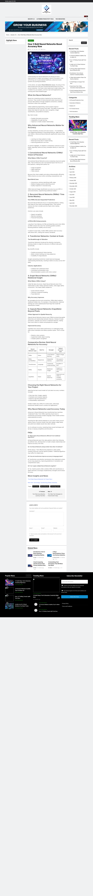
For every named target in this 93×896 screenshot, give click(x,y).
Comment (32, 511)
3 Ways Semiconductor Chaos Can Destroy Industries (59, 553)
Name (31, 528)
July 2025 (72, 194)
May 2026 (72, 169)
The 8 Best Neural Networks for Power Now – (40, 479)
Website (55, 528)
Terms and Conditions (67, 606)
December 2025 (73, 183)
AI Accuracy (36, 486)
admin (50, 567)
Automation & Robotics (75, 103)
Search (71, 40)
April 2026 (72, 172)
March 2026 (72, 174)
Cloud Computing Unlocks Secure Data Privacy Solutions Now (39, 563)
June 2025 (72, 197)
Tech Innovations (60, 19)
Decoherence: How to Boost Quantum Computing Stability (39, 553)
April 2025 (72, 203)
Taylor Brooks (56, 557)
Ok (79, 893)
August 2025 (73, 191)
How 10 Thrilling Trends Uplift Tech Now (48, 611)
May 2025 (72, 200)
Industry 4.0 (31, 19)
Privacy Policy (65, 603)
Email (43, 528)
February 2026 (73, 177)
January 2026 (73, 180)
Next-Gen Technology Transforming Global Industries (42, 482)
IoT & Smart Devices (74, 108)
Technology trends (55, 486)
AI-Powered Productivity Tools (45, 19)
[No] (91, 894)
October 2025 (73, 189)
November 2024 (73, 206)
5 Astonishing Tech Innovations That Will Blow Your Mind (55, 563)
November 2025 (73, 186)
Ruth (30, 49)
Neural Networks (45, 486)
